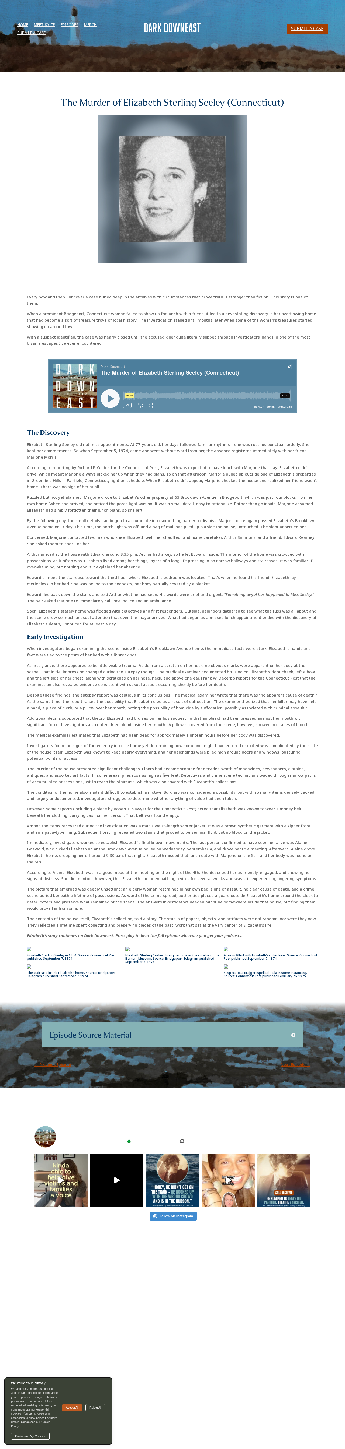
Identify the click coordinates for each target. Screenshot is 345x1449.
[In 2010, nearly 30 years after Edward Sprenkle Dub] (172, 1180)
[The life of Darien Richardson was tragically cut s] (228, 1180)
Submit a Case (31, 33)
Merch (90, 25)
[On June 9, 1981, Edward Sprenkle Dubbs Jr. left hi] (283, 1180)
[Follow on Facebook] (167, 1408)
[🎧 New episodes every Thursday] (61, 1180)
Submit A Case (307, 28)
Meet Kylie (44, 25)
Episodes (69, 25)
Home (22, 25)
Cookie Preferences (218, 1425)
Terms (192, 1425)
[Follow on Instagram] (178, 1408)
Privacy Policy (252, 1425)
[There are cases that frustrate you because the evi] (116, 1180)
